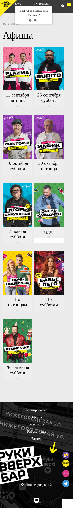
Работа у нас (36, 431)
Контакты (36, 424)
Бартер (36, 438)
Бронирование (36, 410)
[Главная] (4, 23)
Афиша (36, 417)
